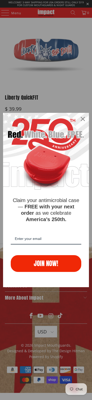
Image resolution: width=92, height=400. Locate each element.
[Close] (83, 119)
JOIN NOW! (46, 263)
